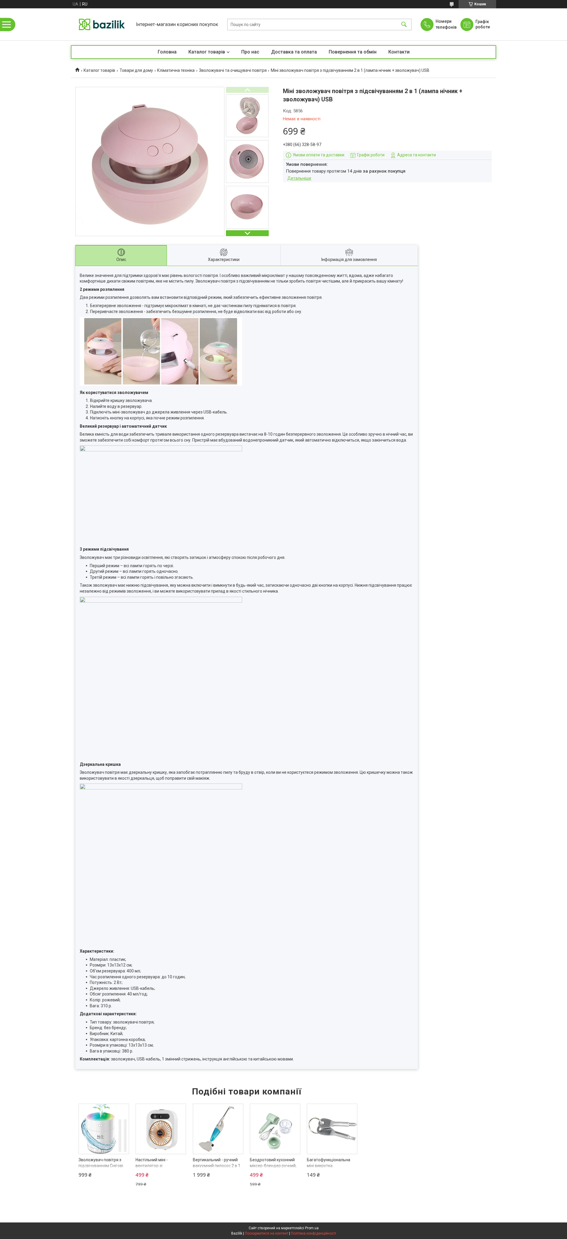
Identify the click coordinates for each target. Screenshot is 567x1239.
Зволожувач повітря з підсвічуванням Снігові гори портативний (101, 1165)
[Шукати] (404, 24)
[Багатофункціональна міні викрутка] (332, 1129)
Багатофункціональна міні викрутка (328, 1162)
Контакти (399, 52)
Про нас (250, 52)
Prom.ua (312, 1228)
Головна (167, 52)
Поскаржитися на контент (266, 1233)
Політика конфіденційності (313, 1233)
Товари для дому (136, 70)
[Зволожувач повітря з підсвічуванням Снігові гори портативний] (104, 1129)
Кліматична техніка (176, 70)
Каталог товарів (206, 52)
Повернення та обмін (353, 52)
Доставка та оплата (294, 52)
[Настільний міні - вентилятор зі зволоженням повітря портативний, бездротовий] (161, 1129)
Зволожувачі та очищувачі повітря (233, 70)
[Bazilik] (101, 24)
